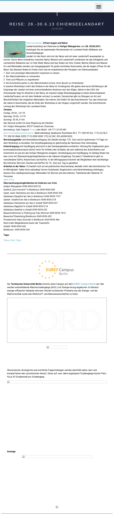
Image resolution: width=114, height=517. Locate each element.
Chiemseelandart (34, 43)
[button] (99, 7)
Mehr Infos (8, 179)
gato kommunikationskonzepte (18, 133)
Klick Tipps (15, 240)
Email (33, 129)
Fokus (6, 240)
